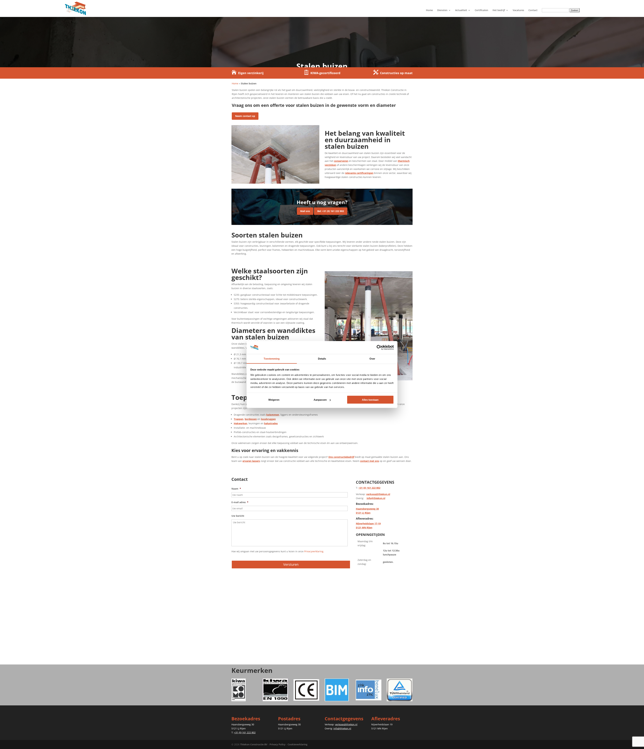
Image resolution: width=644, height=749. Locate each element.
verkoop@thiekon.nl (378, 494)
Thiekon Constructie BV (253, 744)
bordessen (251, 419)
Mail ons (305, 211)
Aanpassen (320, 399)
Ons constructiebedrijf (341, 457)
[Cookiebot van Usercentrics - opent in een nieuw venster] (379, 347)
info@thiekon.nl (376, 498)
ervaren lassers (251, 461)
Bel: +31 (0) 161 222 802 (330, 211)
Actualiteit (461, 10)
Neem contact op (245, 116)
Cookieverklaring (297, 744)
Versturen (291, 564)
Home (429, 10)
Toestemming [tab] (272, 358)
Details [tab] (322, 358)
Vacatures (518, 10)
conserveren (341, 161)
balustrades (271, 423)
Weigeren (273, 399)
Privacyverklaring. (314, 551)
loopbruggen (268, 419)
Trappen (238, 419)
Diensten (442, 10)
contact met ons (369, 461)
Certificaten (481, 10)
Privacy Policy (277, 744)
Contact (533, 10)
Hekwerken (240, 423)
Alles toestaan (370, 399)
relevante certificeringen (359, 173)
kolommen (272, 414)
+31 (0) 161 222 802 (369, 487)
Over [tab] (372, 358)
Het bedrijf (499, 10)
